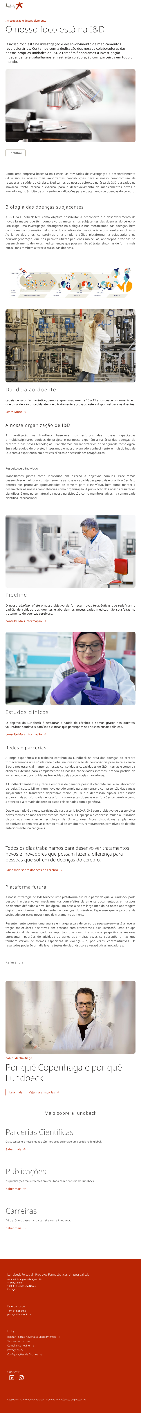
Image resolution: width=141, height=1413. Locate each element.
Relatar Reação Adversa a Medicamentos (31, 1337)
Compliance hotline (18, 1345)
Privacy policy (15, 1350)
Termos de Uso (16, 1341)
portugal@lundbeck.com (19, 1314)
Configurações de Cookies (22, 1354)
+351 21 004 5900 (16, 1311)
